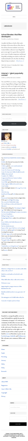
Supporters (4, 385)
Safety (3, 364)
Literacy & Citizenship (12, 65)
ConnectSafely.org (6, 180)
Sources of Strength (6, 238)
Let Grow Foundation (6, 214)
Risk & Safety (20, 65)
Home (3, 349)
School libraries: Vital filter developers (11, 35)
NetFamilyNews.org (14, 7)
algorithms (9, 105)
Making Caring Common (7, 216)
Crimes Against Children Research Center (11, 184)
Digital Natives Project (17, 105)
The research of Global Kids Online (10, 202)
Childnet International (7, 174)
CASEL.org (4, 166)
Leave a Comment (16, 77)
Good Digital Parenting (13, 200)
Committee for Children (7, 176)
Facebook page (5, 336)
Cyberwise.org (5, 192)
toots (7, 334)
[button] (25, 14)
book (14, 194)
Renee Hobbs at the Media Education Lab (11, 222)
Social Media (20, 103)
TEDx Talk (6, 143)
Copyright (4, 393)
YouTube (9, 149)
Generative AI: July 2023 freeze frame (10, 300)
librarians (9, 67)
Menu (14, 16)
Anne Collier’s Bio (6, 389)
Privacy (3, 396)
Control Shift (4, 182)
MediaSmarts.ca (5, 224)
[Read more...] (20, 61)
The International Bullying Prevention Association (14, 212)
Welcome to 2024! (5, 283)
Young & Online (6, 240)
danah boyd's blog (5, 194)
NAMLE (3, 162)
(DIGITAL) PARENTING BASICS (12, 158)
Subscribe (14, 123)
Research (3, 371)
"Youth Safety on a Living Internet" (10, 246)
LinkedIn (14, 147)
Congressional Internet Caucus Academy (11, 178)
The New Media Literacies (7, 226)
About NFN (4, 382)
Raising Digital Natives (7, 218)
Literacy (3, 360)
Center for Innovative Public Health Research (12, 172)
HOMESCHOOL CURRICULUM (16, 435)
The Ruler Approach (6, 234)
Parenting (4, 357)
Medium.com (21, 336)
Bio (2, 141)
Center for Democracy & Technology (10, 170)
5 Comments (16, 39)
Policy (3, 368)
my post (6, 250)
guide (13, 230)
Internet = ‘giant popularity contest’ (12, 74)
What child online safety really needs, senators (12, 279)
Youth (3, 353)
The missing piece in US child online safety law (12, 297)
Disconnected (4, 198)
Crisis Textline (4, 186)
